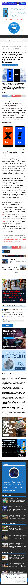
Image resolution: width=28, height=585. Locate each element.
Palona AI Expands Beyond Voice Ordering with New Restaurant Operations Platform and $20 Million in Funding (14, 402)
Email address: (5, 319)
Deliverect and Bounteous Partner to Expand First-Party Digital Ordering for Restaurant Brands (12, 388)
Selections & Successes (9, 523)
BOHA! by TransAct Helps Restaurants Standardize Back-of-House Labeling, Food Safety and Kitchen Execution (17, 509)
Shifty (9, 107)
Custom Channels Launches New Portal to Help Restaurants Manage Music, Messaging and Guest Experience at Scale (13, 407)
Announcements (7, 552)
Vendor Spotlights (7, 495)
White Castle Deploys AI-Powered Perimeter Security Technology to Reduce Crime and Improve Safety (17, 537)
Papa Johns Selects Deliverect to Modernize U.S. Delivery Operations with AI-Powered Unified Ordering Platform (17, 529)
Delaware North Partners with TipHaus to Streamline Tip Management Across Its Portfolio (13, 383)
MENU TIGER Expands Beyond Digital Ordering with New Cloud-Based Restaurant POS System (14, 378)
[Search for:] (14, 40)
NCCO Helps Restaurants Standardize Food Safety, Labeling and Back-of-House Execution (17, 500)
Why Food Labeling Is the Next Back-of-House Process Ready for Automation (13, 398)
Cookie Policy (10, 579)
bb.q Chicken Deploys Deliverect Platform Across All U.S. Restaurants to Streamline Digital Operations (17, 545)
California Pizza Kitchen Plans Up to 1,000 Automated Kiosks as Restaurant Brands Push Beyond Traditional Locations (13, 393)
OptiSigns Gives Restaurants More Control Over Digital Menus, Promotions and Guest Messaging (17, 517)
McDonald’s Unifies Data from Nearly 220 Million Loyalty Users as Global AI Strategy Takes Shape (13, 412)
